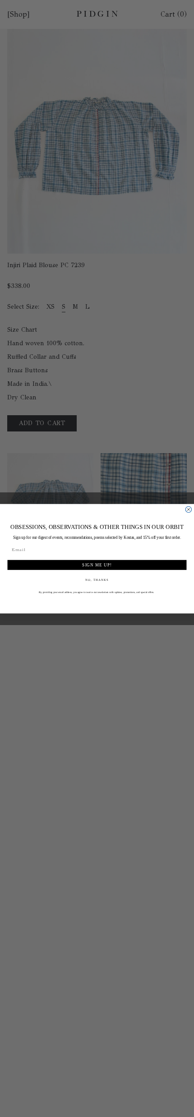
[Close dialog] (188, 509)
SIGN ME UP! (96, 564)
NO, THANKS (97, 579)
